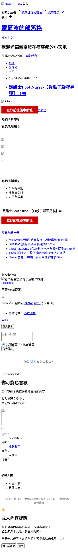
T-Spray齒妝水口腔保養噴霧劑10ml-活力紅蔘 (37, 252)
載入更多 (7, 326)
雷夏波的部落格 (21, 28)
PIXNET (17, 499)
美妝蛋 (42, 110)
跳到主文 (7, 38)
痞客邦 (28, 303)
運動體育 (31, 55)
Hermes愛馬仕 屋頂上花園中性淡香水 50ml (36, 257)
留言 (37, 303)
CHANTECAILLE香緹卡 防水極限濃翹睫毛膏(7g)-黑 (42, 248)
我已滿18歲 (9, 546)
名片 (12, 71)
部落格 (13, 67)
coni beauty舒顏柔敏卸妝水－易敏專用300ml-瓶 (38, 239)
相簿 (12, 63)
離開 (21, 546)
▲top (4, 319)
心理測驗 (30, 313)
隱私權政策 (64, 499)
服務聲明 (39, 502)
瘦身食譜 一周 (10, 232)
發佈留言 (7, 348)
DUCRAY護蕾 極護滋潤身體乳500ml (32, 244)
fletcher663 (7, 282)
